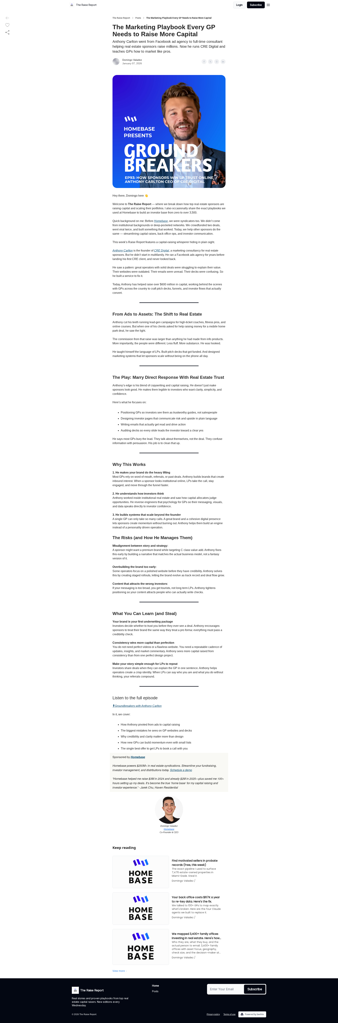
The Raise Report (121, 18)
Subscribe (256, 4)
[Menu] (268, 4)
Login (239, 4)
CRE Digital (161, 250)
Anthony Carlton (122, 250)
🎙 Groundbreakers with (126, 705)
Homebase (161, 220)
